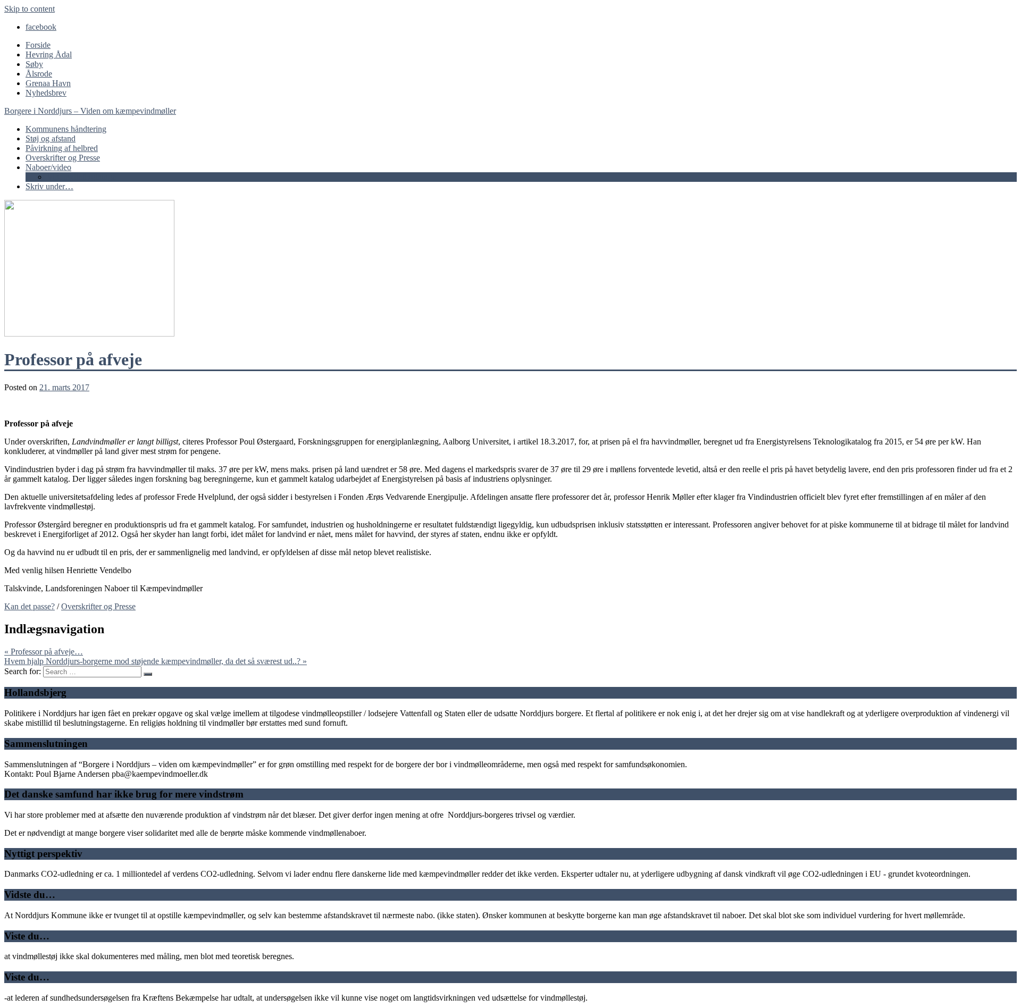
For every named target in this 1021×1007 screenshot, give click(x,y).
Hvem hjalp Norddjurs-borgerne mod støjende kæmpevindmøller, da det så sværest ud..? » (155, 661)
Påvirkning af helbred (62, 148)
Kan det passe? (29, 606)
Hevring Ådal (49, 54)
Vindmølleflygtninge (81, 176)
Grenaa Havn (48, 83)
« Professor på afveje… (43, 651)
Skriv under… (49, 186)
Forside (38, 44)
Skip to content (29, 8)
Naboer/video (48, 167)
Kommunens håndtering (66, 128)
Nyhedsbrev (46, 92)
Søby (34, 64)
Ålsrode (39, 73)
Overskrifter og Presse (63, 157)
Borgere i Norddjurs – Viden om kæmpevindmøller (90, 110)
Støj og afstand (51, 138)
